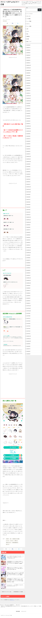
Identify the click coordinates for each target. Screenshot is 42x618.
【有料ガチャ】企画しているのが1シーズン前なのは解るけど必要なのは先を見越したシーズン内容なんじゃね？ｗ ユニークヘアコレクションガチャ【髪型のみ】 (15, 574)
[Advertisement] (13, 66)
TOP (8, 604)
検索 (27, 7)
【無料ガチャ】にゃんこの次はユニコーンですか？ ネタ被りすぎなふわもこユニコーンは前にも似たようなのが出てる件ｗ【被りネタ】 (15, 568)
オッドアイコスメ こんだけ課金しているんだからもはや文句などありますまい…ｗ (15, 585)
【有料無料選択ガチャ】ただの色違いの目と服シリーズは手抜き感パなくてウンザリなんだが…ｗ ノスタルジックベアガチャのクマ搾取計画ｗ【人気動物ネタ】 (15, 563)
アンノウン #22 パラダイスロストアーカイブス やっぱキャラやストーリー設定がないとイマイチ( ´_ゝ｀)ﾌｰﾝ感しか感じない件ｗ (15, 557)
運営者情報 (18, 611)
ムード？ (7, 540)
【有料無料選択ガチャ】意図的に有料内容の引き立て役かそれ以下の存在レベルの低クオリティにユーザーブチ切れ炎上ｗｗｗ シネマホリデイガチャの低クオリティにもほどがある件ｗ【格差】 (19, 591)
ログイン (12, 599)
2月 (10, 538)
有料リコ (16, 540)
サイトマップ (23, 611)
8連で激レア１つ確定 (16, 538)
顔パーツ (7, 544)
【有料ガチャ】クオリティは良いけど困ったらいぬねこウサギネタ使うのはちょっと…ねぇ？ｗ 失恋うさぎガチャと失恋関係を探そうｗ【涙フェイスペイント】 (7, 591)
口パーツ (11, 540)
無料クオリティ (8, 542)
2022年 (7, 538)
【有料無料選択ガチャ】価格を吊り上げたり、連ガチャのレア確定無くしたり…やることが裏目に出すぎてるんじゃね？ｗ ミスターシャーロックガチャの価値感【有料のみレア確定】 (15, 580)
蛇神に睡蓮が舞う (15, 542)
